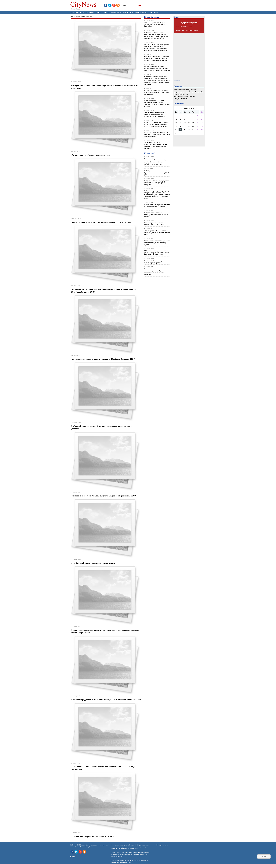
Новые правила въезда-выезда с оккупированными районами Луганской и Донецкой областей (188, 91)
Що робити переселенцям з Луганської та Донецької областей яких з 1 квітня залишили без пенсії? (157, 68)
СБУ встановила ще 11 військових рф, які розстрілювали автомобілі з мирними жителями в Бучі (156, 253)
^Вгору (264, 856)
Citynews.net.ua (133, 848)
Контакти (165, 845)
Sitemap (158, 845)
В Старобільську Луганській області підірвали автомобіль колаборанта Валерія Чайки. (156, 92)
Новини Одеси (128, 12)
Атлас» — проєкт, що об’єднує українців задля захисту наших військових (155, 24)
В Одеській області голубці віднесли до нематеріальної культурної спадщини (156, 182)
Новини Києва (116, 12)
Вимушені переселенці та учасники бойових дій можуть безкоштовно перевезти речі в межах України (156, 58)
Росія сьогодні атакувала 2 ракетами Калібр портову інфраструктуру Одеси (157, 242)
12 (185, 122)
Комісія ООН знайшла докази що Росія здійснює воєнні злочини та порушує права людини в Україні (156, 124)
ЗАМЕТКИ (73, 857)
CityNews (83, 4)
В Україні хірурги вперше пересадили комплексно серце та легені (156, 214)
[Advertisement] (187, 54)
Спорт (106, 12)
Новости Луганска (75, 16)
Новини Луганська (77, 12)
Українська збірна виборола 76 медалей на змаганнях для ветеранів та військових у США (155, 114)
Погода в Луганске (180, 98)
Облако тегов (85, 16)
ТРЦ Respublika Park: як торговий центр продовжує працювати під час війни (157, 232)
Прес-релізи (154, 12)
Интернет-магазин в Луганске (184, 96)
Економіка (90, 12)
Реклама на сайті (141, 12)
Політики (99, 12)
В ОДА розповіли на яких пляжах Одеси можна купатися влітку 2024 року (156, 173)
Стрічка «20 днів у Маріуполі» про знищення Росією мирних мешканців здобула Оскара (157, 134)
